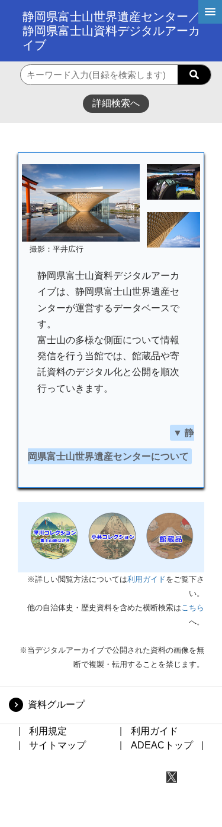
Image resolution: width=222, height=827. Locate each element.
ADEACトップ (162, 745)
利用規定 (48, 731)
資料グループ (56, 704)
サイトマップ (57, 745)
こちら (192, 607)
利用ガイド (146, 579)
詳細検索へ (116, 103)
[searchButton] (194, 75)
